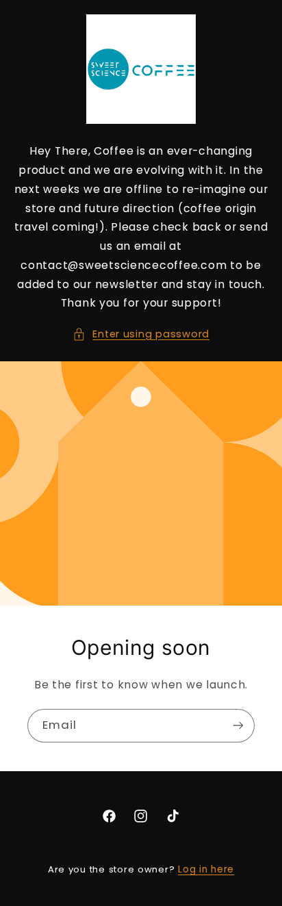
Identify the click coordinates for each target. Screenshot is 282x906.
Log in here (206, 869)
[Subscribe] (238, 725)
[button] (141, 335)
